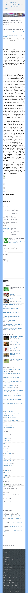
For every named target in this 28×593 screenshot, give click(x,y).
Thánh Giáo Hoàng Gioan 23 (6, 230)
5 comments (20, 338)
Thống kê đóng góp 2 (8, 425)
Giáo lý (5, 456)
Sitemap (7, 8)
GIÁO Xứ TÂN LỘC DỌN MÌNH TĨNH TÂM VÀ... (16, 337)
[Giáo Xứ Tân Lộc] (14, 16)
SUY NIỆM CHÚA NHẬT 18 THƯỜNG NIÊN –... (13, 304)
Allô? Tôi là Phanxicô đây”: (9, 320)
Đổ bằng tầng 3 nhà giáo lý (9, 427)
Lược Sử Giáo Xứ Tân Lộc (10, 2)
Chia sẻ (5, 446)
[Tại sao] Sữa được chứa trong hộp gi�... (12, 328)
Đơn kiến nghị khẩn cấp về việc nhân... (12, 316)
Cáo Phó (6, 443)
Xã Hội (5, 477)
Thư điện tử (6, 254)
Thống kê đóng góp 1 (8, 422)
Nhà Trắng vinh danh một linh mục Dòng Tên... (16, 299)
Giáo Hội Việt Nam (8, 453)
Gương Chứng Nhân (8, 460)
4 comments (17, 344)
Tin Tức (5, 552)
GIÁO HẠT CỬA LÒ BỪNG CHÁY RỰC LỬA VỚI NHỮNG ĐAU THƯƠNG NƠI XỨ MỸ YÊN (13, 395)
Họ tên (5, 251)
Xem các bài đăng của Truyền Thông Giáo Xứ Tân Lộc (17, 241)
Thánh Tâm (7, 440)
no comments (18, 295)
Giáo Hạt (6, 448)
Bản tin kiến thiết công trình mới (11, 420)
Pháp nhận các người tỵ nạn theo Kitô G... (12, 324)
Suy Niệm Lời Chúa (8, 465)
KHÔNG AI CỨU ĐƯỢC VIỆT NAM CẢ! (12, 377)
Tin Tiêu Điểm (15, 35)
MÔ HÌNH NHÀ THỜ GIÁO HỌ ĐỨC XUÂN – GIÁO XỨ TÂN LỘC (15, 5)
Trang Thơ (6, 475)
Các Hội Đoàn (7, 434)
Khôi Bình (7, 438)
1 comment (18, 356)
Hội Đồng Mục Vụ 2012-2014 (10, 417)
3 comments (17, 350)
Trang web (4, 259)
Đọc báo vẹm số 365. (8, 385)
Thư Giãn (6, 468)
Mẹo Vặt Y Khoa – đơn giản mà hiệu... (11, 308)
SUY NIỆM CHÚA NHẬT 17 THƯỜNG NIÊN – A (13, 515)
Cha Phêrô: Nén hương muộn (16, 359)
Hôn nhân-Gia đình (8, 463)
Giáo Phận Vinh (7, 458)
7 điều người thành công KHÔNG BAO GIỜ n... (13, 312)
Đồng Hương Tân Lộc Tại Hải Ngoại (14, 591)
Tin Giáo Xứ (6, 470)
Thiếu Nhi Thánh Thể (8, 569)
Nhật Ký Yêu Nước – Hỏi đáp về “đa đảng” (13, 399)
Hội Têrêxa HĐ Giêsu (8, 35)
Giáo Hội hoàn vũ (7, 451)
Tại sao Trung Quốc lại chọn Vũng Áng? (12, 373)
